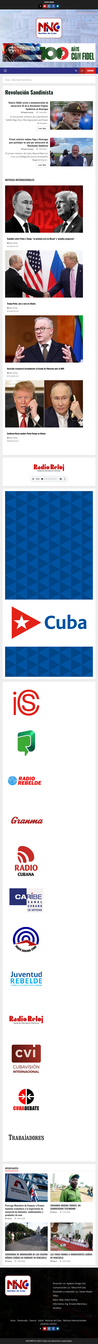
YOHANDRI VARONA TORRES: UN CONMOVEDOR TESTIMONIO (65, 1207)
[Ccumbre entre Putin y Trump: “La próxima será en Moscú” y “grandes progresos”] (44, 209)
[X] (40, 6)
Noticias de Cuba (53, 1320)
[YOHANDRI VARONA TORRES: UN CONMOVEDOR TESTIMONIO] (71, 1187)
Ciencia (32, 1320)
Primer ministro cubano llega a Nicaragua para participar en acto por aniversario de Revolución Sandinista (71, 152)
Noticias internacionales (74, 1320)
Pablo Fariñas (28, 112)
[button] (5, 70)
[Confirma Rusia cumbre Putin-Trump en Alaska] (44, 403)
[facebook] (53, 6)
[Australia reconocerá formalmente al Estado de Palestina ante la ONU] (44, 338)
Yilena (9, 1218)
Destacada (22, 1320)
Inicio (13, 1320)
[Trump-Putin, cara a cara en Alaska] (44, 273)
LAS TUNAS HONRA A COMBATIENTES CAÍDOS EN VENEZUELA (71, 1256)
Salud (40, 1320)
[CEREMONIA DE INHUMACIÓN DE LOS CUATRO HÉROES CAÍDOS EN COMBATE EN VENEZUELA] (26, 1237)
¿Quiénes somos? (48, 1323)
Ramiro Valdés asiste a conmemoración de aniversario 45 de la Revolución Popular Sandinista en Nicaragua (71, 115)
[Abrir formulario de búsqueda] (76, 70)
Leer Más (43, 128)
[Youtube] (45, 6)
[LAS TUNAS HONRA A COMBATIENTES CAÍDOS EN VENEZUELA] (71, 1237)
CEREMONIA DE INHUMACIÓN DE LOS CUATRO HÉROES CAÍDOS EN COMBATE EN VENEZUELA (26, 1256)
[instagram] (49, 6)
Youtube (90, 70)
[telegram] (58, 6)
